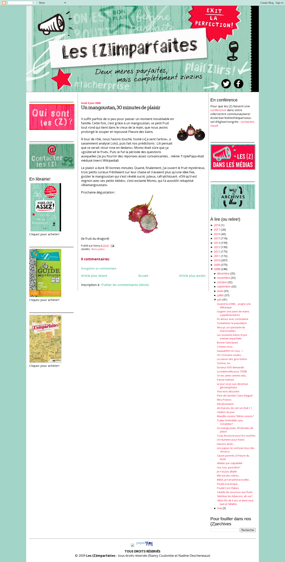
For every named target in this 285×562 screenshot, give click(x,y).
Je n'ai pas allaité (227, 471)
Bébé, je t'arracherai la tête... (233, 479)
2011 (217, 256)
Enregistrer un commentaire (98, 268)
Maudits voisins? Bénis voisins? (235, 416)
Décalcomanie (225, 404)
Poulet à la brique (227, 484)
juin (219, 299)
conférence (218, 110)
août (220, 291)
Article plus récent (94, 276)
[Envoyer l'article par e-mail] (112, 245)
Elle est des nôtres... (228, 475)
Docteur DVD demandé (230, 367)
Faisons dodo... (226, 444)
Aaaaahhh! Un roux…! (230, 351)
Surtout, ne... (224, 363)
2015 (217, 238)
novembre (223, 278)
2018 (217, 225)
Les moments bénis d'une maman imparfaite (232, 336)
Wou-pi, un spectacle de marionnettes (231, 329)
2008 (217, 269)
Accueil (143, 276)
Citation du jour (226, 412)
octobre (222, 282)
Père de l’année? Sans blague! (235, 395)
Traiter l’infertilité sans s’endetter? (230, 422)
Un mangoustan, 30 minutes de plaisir (120, 107)
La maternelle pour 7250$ (232, 371)
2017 (217, 229)
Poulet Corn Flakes (228, 488)
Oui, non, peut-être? (228, 467)
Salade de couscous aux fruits (235, 492)
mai (219, 508)
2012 (217, 251)
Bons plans (98, 249)
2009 (217, 265)
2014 (217, 243)
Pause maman (225, 379)
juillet (220, 295)
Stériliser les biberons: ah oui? (234, 496)
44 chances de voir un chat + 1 (234, 408)
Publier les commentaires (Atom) (125, 285)
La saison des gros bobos (232, 359)
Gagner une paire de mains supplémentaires (233, 313)
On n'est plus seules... (230, 355)
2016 (217, 234)
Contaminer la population (232, 323)
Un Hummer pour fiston (230, 439)
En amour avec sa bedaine (232, 319)
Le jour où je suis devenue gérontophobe (232, 385)
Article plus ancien (192, 276)
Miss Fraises (224, 399)
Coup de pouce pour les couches (236, 435)
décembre (223, 273)
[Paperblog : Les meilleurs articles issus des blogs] (144, 545)
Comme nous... (225, 346)
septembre (224, 286)
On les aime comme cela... (232, 375)
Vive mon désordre (228, 391)
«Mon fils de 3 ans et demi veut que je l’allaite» (235, 502)
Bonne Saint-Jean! (227, 342)
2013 (217, 247)
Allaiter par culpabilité (229, 463)
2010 (217, 260)
